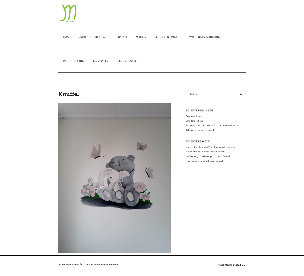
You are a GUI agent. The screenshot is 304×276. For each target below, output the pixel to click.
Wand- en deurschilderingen (206, 37)
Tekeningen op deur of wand (200, 130)
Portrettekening (73, 60)
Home (66, 37)
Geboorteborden (127, 60)
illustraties (100, 60)
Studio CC (239, 264)
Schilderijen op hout (167, 37)
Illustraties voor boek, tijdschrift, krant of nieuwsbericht (212, 125)
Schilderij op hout (194, 120)
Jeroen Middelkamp (195, 147)
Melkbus (141, 37)
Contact (122, 37)
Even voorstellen (194, 116)
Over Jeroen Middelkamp (93, 37)
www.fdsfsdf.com (194, 161)
